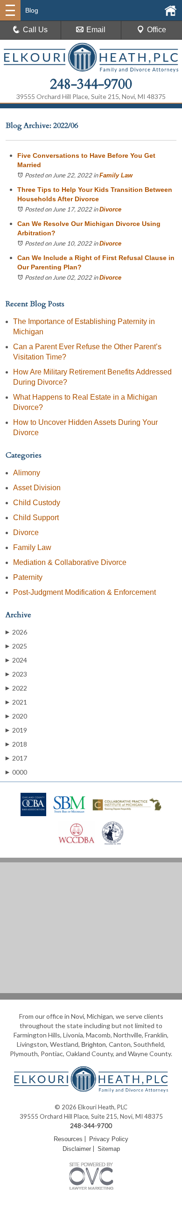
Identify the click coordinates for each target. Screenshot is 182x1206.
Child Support (36, 518)
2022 (16, 688)
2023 (16, 674)
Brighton (93, 1044)
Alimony (26, 473)
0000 (16, 772)
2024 (16, 660)
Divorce (110, 209)
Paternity (27, 577)
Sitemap (109, 1148)
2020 (16, 716)
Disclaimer (77, 1148)
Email (95, 30)
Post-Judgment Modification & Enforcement (84, 592)
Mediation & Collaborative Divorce (69, 562)
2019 (16, 730)
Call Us (35, 30)
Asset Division (37, 488)
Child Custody (36, 503)
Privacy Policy (108, 1139)
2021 (16, 702)
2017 (16, 758)
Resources (68, 1139)
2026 (16, 632)
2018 (16, 744)
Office (156, 30)
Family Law (116, 175)
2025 (16, 646)
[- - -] (10, 10)
